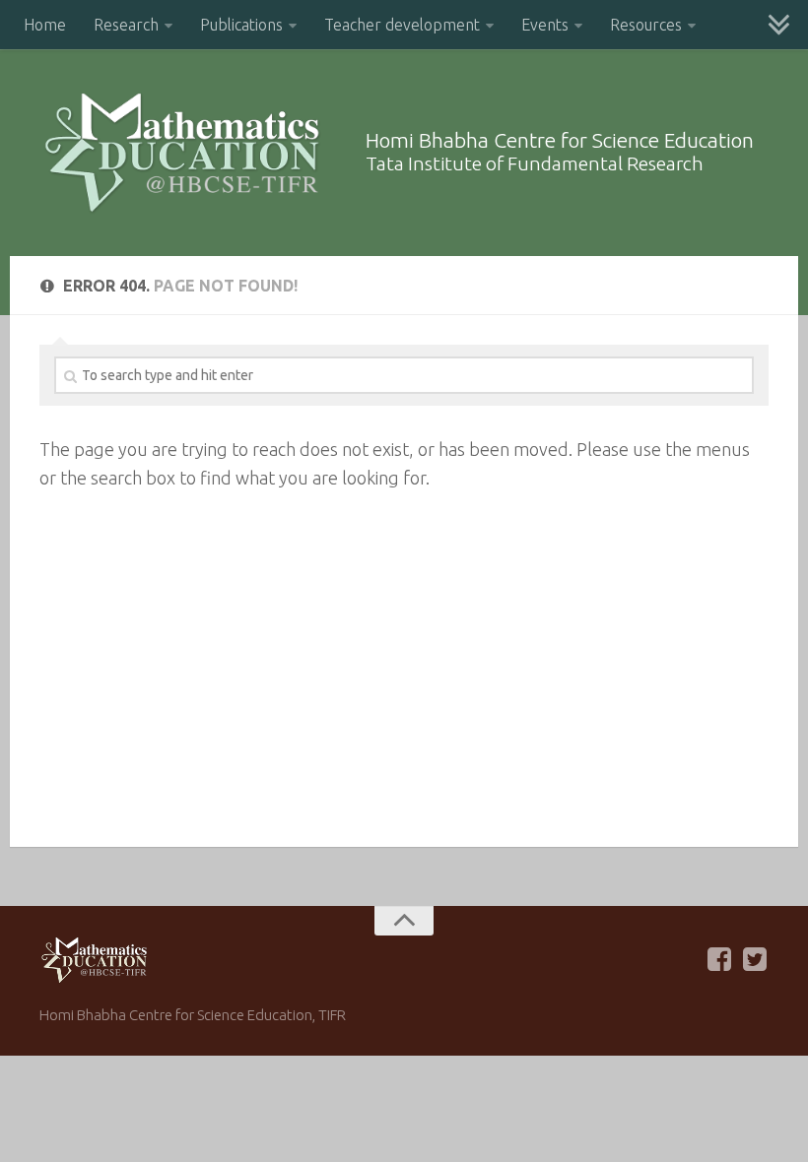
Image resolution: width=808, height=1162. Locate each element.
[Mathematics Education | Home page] (181, 153)
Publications (241, 24)
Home (45, 24)
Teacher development (402, 24)
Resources (646, 24)
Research (126, 24)
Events (545, 24)
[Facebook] (719, 959)
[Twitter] (755, 959)
